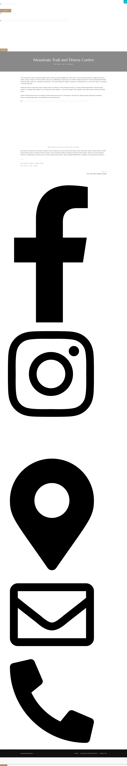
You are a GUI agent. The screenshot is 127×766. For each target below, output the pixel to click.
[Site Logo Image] (8, 6)
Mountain (25, 163)
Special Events (32, 163)
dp (64, 64)
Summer (37, 163)
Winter (41, 163)
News (55, 64)
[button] (5, 10)
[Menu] (1, 18)
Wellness (59, 64)
